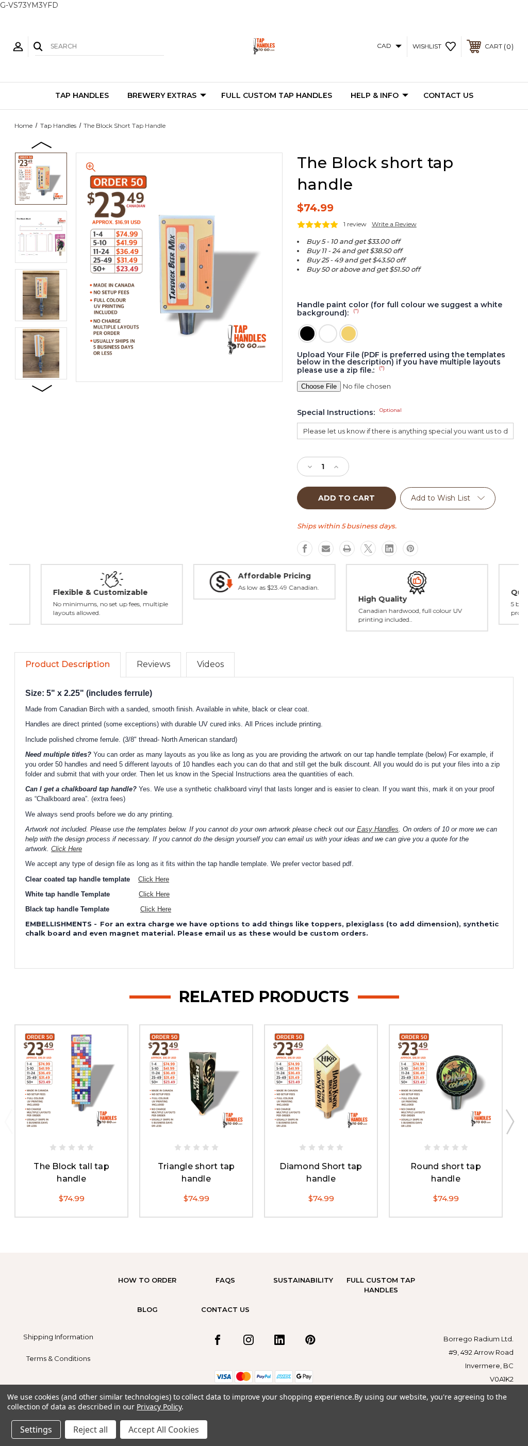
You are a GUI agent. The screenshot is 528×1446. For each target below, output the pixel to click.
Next (42, 387)
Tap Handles (82, 95)
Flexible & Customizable (100, 592)
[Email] (326, 548)
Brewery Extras (161, 95)
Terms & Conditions (58, 1358)
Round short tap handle (445, 1172)
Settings (36, 1429)
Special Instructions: (349, 412)
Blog (147, 1309)
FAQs (225, 1280)
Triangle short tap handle (196, 1172)
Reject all (90, 1429)
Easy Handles (378, 829)
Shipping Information (58, 1337)
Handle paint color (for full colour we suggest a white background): (399, 309)
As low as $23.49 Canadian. (278, 587)
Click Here (66, 849)
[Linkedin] (389, 548)
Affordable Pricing (274, 575)
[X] (368, 548)
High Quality (382, 599)
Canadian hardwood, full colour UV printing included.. (409, 615)
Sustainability (303, 1280)
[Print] (347, 548)
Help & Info (375, 95)
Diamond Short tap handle (320, 1172)
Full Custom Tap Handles (276, 95)
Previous (42, 144)
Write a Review (394, 224)
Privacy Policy (159, 1406)
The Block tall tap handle (71, 1172)
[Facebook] (304, 548)
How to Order (147, 1280)
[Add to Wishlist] (82, 1126)
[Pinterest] (410, 548)
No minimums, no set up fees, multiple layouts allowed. (110, 608)
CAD (385, 45)
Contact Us (448, 95)
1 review (355, 224)
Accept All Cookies (163, 1429)
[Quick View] (60, 1126)
